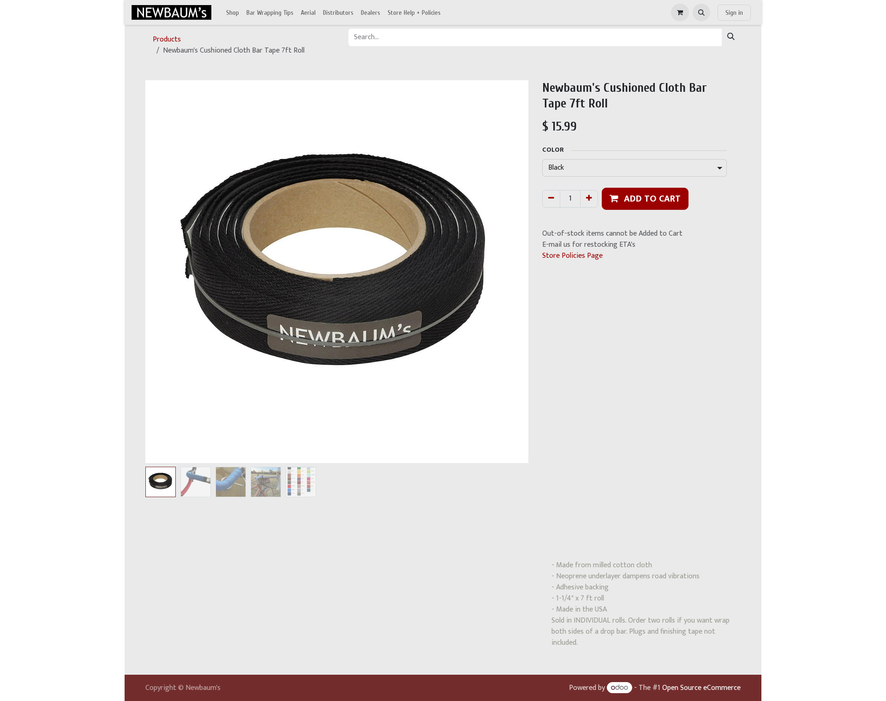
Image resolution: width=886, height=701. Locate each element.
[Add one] (589, 199)
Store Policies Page (572, 256)
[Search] (731, 37)
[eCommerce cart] (679, 12)
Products (167, 39)
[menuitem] (232, 12)
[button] (701, 12)
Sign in (734, 13)
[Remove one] (551, 199)
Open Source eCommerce (701, 688)
